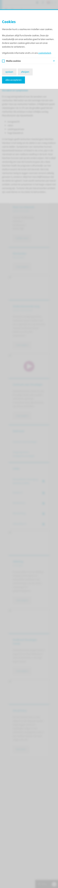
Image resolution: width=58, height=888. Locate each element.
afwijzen (25, 72)
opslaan (9, 72)
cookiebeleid (44, 53)
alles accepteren (13, 80)
